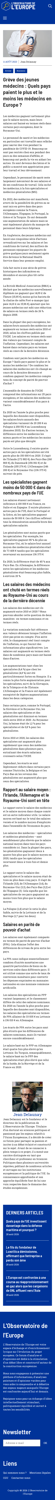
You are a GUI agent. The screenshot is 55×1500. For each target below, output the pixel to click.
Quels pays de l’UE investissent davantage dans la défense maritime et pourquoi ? (26, 1225)
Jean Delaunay (28, 61)
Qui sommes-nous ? (14, 1472)
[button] (50, 6)
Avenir (8, 70)
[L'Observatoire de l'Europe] (19, 6)
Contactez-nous (20, 1477)
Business (21, 70)
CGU (5, 1477)
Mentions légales (40, 1472)
